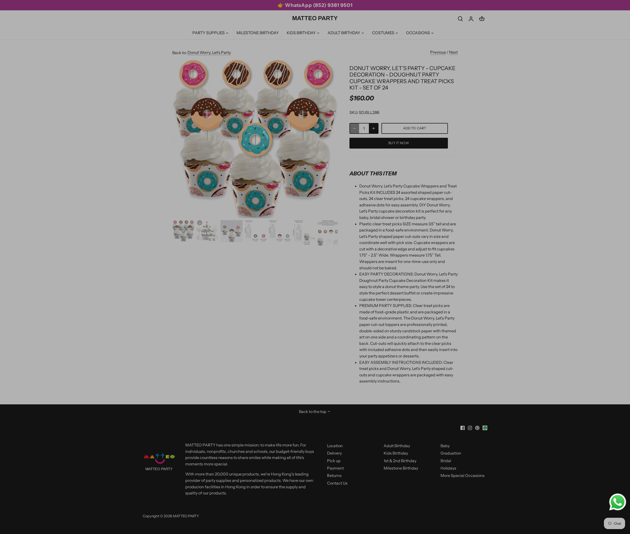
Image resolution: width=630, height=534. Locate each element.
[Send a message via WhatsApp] (618, 502)
